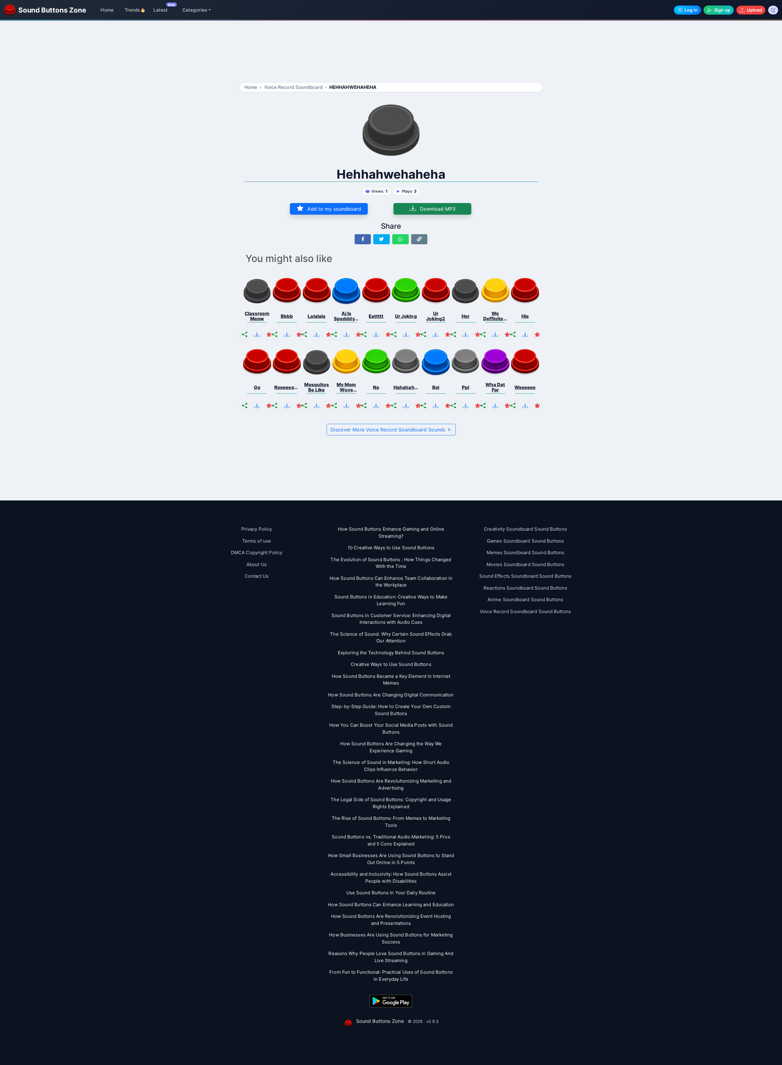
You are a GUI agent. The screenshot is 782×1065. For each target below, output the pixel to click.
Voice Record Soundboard (293, 87)
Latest (160, 10)
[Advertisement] (391, 52)
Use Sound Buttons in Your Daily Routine (391, 893)
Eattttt (376, 316)
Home (106, 10)
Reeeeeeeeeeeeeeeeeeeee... (286, 387)
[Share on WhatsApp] (400, 239)
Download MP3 (436, 209)
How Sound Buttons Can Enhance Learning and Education (391, 904)
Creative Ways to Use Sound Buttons (391, 664)
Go (257, 387)
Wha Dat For (495, 387)
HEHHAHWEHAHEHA (352, 87)
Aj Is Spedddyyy (346, 316)
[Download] (256, 334)
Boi (435, 387)
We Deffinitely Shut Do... (495, 316)
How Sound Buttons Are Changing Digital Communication (391, 695)
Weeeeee (525, 387)
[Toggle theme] (773, 10)
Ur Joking (406, 316)
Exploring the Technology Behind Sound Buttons (391, 653)
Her (466, 316)
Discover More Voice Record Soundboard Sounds (389, 430)
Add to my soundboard (333, 209)
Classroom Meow (257, 316)
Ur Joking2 (435, 316)
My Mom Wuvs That (346, 387)
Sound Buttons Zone (380, 1021)
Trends (132, 10)
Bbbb (287, 316)
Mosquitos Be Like (316, 387)
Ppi (465, 387)
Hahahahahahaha (405, 387)
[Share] (244, 334)
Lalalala (316, 316)
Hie (525, 316)
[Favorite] (269, 334)
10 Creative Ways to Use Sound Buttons (391, 548)
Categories (194, 10)
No (376, 387)
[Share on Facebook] (363, 239)
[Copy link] (419, 239)
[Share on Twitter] (381, 239)
